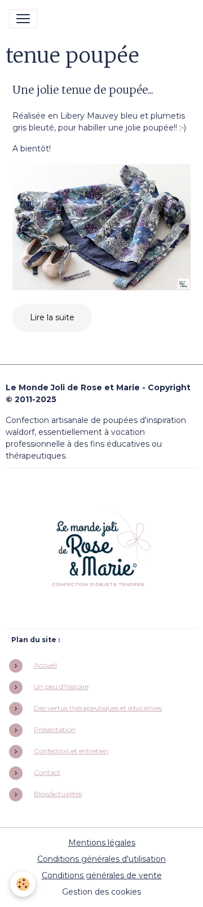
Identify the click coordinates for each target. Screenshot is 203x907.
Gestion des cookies (101, 892)
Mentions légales (101, 843)
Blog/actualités (58, 794)
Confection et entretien (71, 751)
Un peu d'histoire (61, 686)
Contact (47, 772)
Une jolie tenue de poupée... (82, 90)
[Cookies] (23, 884)
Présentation (55, 729)
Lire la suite (52, 317)
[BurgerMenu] (23, 18)
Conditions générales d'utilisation (101, 859)
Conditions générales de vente (102, 875)
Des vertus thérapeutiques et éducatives (98, 708)
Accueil (45, 665)
